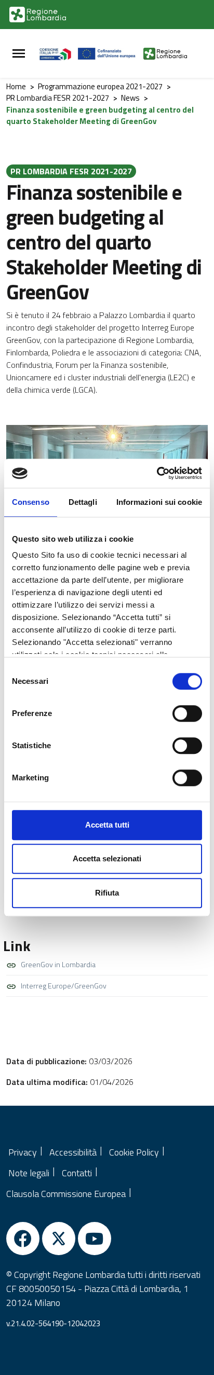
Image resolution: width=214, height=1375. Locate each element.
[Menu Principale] (18, 54)
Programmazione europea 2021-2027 (100, 86)
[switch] (187, 713)
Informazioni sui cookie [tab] (159, 502)
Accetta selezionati (107, 858)
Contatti (77, 1173)
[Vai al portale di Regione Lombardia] (37, 14)
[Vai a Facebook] (22, 1238)
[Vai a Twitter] (58, 1238)
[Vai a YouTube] (94, 1238)
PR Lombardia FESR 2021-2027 (57, 98)
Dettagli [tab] (83, 502)
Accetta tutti (107, 824)
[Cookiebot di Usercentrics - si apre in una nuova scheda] (156, 473)
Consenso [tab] (30, 502)
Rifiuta (107, 892)
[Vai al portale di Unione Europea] (111, 53)
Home (16, 86)
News (130, 98)
